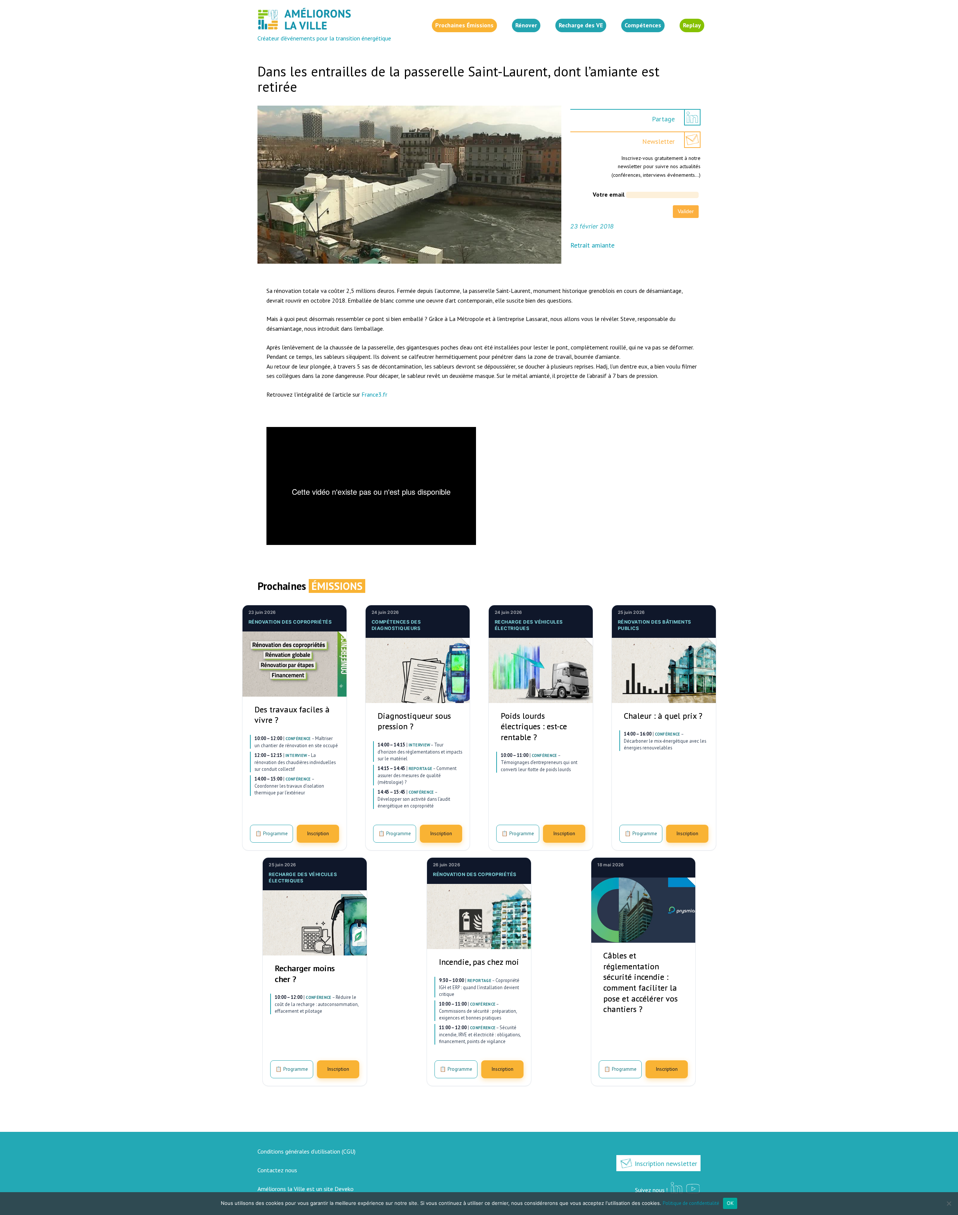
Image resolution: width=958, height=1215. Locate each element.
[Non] (948, 1203)
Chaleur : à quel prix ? (663, 715)
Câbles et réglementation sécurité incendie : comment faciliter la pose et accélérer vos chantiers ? (640, 982)
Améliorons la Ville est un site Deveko (305, 1189)
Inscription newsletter (665, 1163)
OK (730, 1203)
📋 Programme (271, 833)
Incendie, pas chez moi (479, 962)
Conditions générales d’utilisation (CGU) (306, 1151)
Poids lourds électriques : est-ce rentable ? (534, 726)
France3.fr (374, 394)
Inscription (318, 833)
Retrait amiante (592, 245)
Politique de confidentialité (691, 1203)
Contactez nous (277, 1170)
